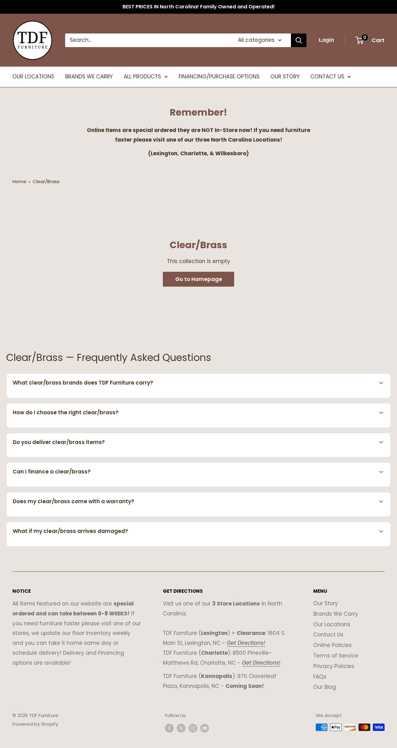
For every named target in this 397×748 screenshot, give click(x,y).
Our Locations (331, 624)
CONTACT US (327, 76)
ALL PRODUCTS (142, 76)
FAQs (319, 676)
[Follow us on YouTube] (204, 728)
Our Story (325, 603)
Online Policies (332, 645)
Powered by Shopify (35, 724)
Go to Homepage (198, 279)
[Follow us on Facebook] (169, 728)
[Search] (298, 40)
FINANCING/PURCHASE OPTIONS (219, 76)
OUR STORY (285, 76)
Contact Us (328, 634)
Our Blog (324, 687)
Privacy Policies (333, 666)
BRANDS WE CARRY (89, 76)
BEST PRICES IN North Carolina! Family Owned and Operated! (199, 6)
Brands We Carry (335, 614)
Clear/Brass (46, 181)
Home (19, 181)
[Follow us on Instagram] (193, 728)
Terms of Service (335, 655)
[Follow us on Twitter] (181, 728)
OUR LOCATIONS (33, 76)
